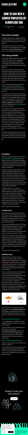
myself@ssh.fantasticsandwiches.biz (13, 340)
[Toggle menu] (24, 4)
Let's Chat (14, 398)
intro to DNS (19, 104)
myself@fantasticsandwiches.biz (12, 319)
